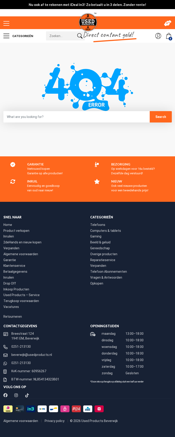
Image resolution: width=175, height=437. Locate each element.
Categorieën (22, 36)
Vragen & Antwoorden (106, 277)
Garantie (9, 260)
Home (7, 225)
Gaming (95, 236)
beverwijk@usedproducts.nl (31, 355)
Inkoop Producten (16, 289)
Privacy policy (55, 421)
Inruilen (8, 236)
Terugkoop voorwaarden (21, 301)
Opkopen (96, 283)
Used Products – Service (21, 295)
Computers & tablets (105, 230)
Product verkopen (16, 230)
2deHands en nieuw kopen (22, 242)
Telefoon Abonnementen (108, 271)
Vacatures (11, 307)
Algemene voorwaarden (20, 254)
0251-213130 (21, 346)
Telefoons (97, 225)
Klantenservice (14, 265)
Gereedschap (100, 248)
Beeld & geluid (100, 242)
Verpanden (11, 248)
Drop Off (9, 283)
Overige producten (103, 254)
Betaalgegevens (15, 271)
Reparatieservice (102, 260)
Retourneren (12, 316)
